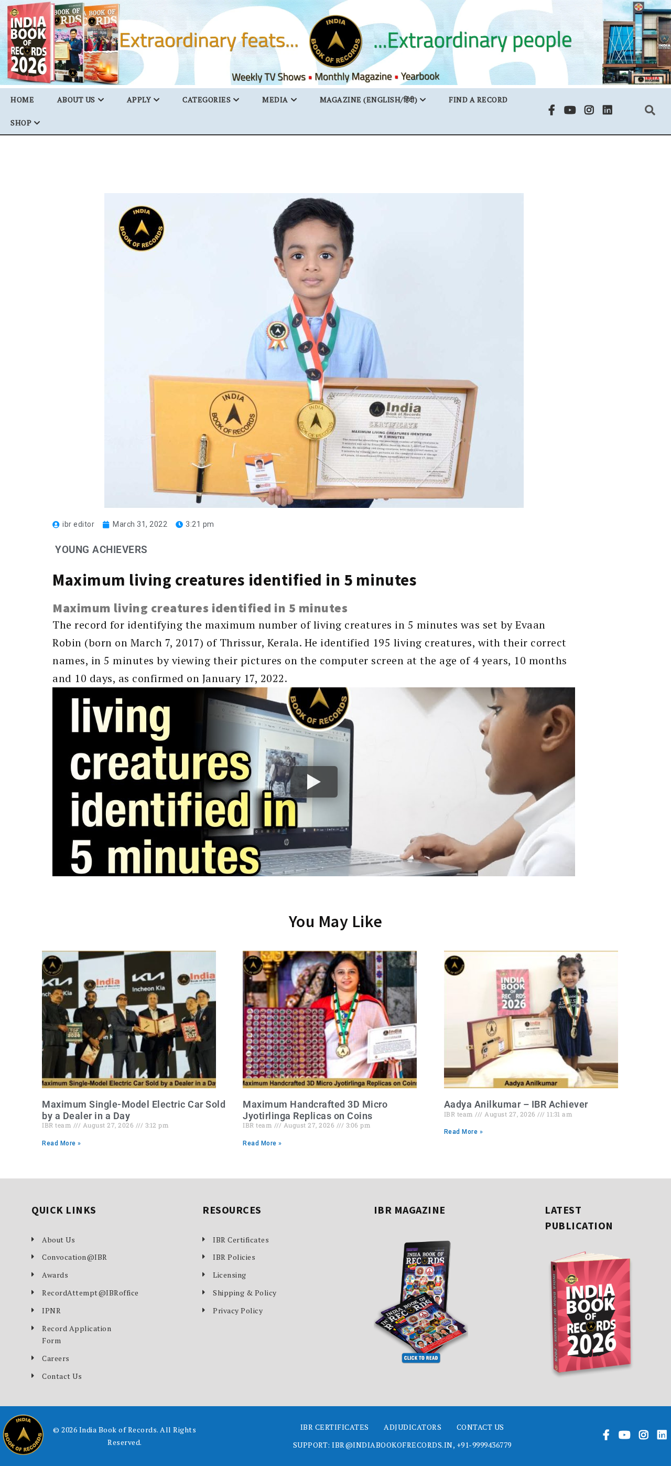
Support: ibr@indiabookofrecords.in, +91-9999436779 (402, 1445)
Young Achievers (101, 550)
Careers (56, 1358)
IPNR (51, 1310)
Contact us (480, 1427)
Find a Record (478, 99)
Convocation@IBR (74, 1257)
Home (22, 99)
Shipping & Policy (245, 1293)
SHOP (20, 123)
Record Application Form (76, 1334)
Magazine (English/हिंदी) (369, 99)
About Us (58, 1240)
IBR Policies (234, 1257)
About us (76, 99)
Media (275, 99)
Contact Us (62, 1376)
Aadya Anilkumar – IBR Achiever (516, 1104)
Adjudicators (412, 1427)
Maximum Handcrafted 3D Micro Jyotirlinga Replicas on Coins (315, 1110)
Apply (139, 99)
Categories (206, 99)
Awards (55, 1275)
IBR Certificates (241, 1240)
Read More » (61, 1143)
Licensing (229, 1275)
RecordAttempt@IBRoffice (84, 1293)
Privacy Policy (238, 1310)
